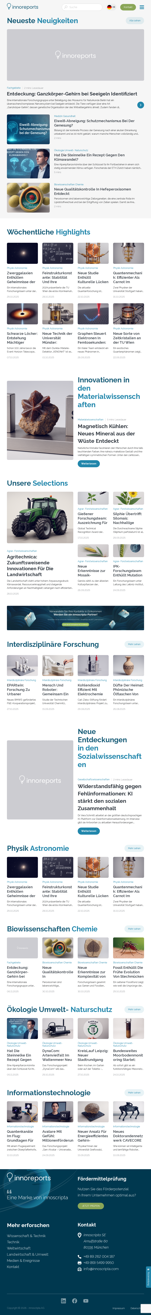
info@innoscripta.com (101, 1269)
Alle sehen (135, 20)
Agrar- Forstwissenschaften (22, 551)
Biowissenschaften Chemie (68, 184)
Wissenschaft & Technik (26, 1236)
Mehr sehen (134, 644)
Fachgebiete (13, 88)
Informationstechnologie (20, 1126)
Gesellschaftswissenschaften (94, 779)
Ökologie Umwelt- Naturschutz (71, 150)
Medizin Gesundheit (65, 116)
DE (113, 7)
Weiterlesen (88, 463)
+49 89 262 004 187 (99, 1256)
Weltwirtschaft (19, 1248)
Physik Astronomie (17, 268)
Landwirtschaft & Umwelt (27, 1254)
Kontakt (128, 7)
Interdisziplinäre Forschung (21, 680)
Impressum (119, 1308)
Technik (13, 1242)
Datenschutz (137, 1308)
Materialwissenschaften (90, 419)
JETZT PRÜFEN (91, 1206)
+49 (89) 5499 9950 (99, 1262)
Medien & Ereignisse (23, 1260)
